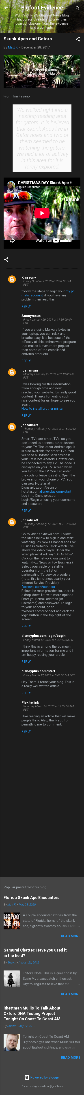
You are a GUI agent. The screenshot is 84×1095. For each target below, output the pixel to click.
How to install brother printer (43, 409)
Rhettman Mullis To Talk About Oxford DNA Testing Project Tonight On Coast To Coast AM (32, 1013)
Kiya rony (29, 277)
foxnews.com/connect (38, 587)
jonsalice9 (30, 425)
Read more (70, 936)
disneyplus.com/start (55, 492)
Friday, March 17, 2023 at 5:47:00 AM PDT (49, 640)
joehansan (30, 370)
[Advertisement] (42, 838)
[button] (77, 40)
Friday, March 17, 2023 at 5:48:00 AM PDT (49, 675)
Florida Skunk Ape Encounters (31, 897)
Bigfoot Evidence (42, 8)
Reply (26, 306)
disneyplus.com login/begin (44, 636)
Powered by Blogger (45, 1077)
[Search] (77, 9)
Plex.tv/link (30, 702)
